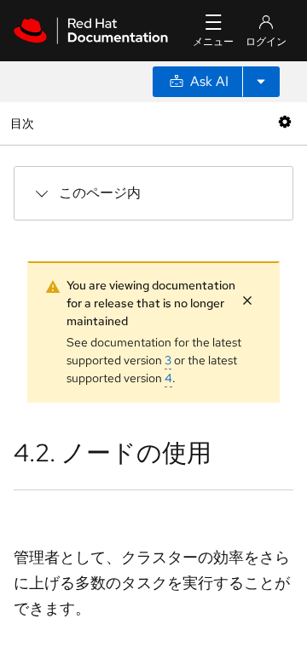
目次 (24, 123)
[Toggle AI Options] (261, 81)
